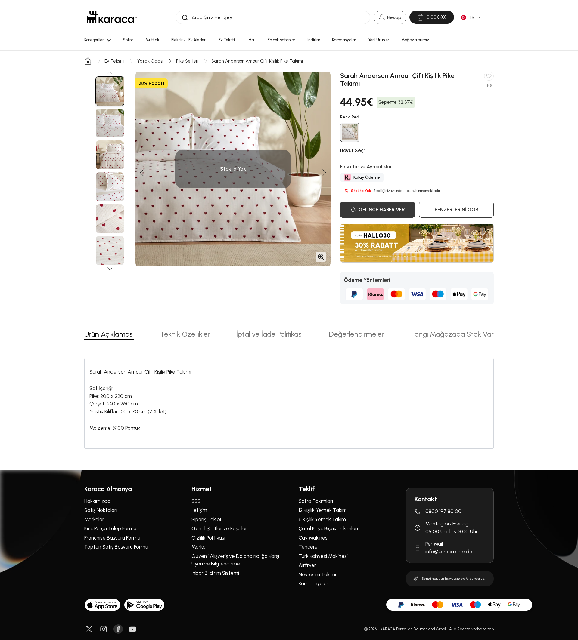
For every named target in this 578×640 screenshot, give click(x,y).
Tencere (308, 547)
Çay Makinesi (313, 538)
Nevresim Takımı (317, 574)
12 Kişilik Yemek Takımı (323, 510)
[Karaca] (111, 17)
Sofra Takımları (316, 501)
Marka (198, 547)
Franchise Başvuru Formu (112, 538)
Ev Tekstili (114, 61)
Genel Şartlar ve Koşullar (219, 528)
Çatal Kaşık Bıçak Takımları (328, 528)
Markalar (94, 519)
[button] (109, 72)
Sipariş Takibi (206, 519)
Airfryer (307, 565)
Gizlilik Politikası (208, 538)
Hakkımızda (97, 501)
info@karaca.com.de (448, 552)
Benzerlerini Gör (456, 209)
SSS (195, 501)
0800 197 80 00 (443, 511)
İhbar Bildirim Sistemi (215, 573)
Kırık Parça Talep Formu (110, 528)
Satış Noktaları (100, 510)
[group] (109, 91)
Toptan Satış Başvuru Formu (116, 547)
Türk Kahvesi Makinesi (323, 556)
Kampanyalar (313, 583)
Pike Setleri (187, 61)
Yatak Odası (150, 61)
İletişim (199, 510)
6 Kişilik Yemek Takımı (323, 519)
